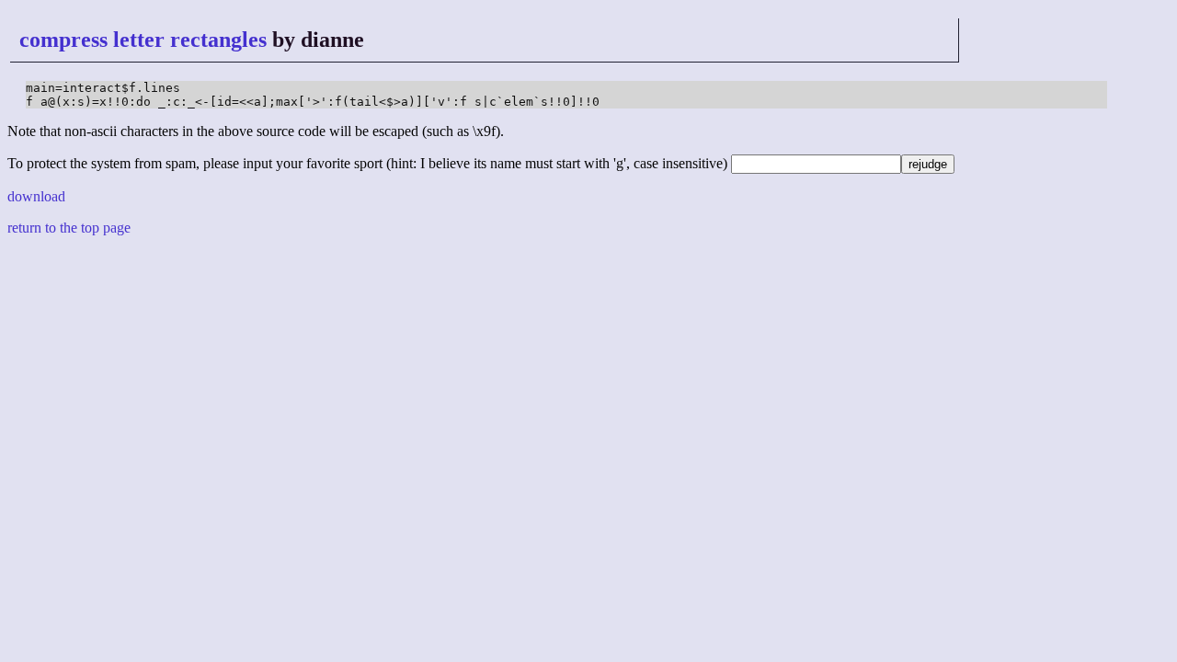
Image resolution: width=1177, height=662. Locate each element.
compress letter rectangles (143, 39)
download (36, 196)
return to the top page (69, 227)
